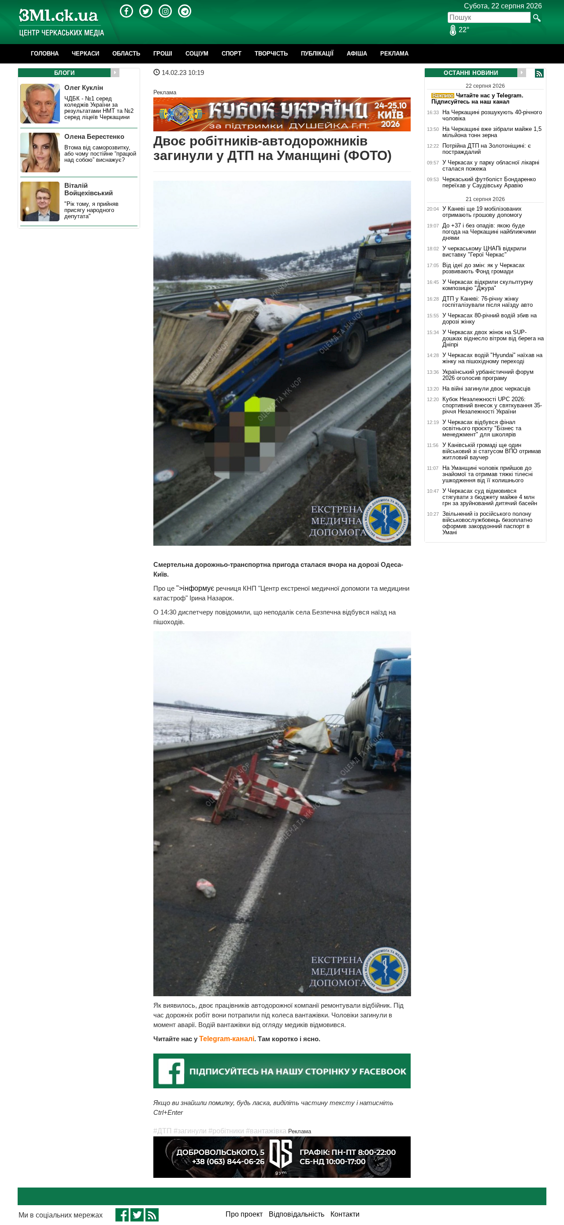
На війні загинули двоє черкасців (486, 389)
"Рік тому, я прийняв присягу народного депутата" (91, 210)
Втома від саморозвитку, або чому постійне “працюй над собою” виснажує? (100, 154)
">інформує (195, 588)
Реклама (394, 53)
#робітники (226, 1131)
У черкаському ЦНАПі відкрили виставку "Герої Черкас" (484, 252)
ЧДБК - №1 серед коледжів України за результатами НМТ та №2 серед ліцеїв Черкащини (99, 108)
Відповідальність (296, 1214)
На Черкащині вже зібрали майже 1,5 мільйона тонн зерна (492, 132)
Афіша (357, 53)
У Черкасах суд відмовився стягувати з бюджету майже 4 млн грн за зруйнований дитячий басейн (489, 497)
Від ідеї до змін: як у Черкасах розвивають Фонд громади (483, 268)
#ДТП (162, 1131)
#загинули (190, 1131)
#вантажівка (266, 1131)
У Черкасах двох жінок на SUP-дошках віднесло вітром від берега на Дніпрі (493, 338)
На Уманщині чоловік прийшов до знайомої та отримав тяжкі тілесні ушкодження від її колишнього (487, 474)
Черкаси (85, 53)
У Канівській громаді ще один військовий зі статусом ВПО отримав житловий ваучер (491, 451)
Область (126, 53)
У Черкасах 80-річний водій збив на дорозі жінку (489, 319)
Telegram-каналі (226, 1039)
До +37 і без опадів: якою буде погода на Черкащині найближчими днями (489, 232)
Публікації (317, 53)
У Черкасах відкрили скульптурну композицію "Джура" (487, 285)
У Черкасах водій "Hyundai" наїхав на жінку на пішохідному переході (492, 358)
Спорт (231, 53)
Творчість (271, 53)
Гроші (162, 53)
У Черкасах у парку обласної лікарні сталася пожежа (490, 166)
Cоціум (197, 53)
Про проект (244, 1214)
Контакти (345, 1214)
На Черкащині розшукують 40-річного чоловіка (492, 115)
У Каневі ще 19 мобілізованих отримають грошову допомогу (482, 211)
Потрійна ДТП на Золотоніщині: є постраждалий (486, 149)
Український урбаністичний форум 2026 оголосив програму (488, 375)
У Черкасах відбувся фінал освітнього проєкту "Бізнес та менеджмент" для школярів (481, 428)
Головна (45, 53)
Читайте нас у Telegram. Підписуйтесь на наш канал (477, 98)
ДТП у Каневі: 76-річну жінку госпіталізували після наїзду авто (487, 302)
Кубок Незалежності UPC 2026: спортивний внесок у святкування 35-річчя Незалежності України (492, 405)
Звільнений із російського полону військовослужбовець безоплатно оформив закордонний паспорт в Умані (487, 523)
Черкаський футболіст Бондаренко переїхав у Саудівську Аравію (489, 182)
